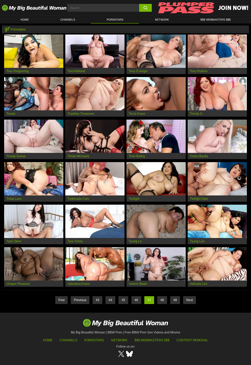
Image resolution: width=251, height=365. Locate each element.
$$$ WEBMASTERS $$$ (215, 19)
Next (189, 300)
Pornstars (115, 19)
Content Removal (192, 340)
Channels (68, 340)
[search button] (145, 8)
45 (123, 300)
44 (110, 300)
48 (162, 300)
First (61, 300)
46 (136, 300)
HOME (25, 19)
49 (175, 300)
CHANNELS (67, 19)
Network (162, 19)
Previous (80, 300)
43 (97, 300)
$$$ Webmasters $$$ (152, 340)
